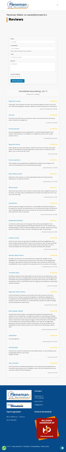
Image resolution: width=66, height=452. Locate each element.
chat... (62, 448)
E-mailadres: (14, 45)
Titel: (12, 54)
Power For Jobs (45, 446)
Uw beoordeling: (15, 74)
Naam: (12, 39)
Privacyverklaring (35, 446)
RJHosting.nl (26, 446)
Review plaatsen (17, 81)
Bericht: (13, 61)
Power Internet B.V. (17, 446)
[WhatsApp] (4, 448)
